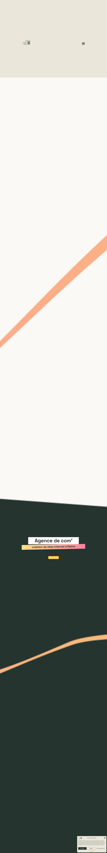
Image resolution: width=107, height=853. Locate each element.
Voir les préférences (101, 848)
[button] (104, 838)
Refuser (91, 848)
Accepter (82, 848)
